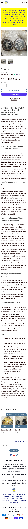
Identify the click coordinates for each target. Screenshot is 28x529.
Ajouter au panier (14, 90)
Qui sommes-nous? (9, 494)
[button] (14, 74)
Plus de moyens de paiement (14, 99)
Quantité (3, 83)
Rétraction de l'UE (8, 498)
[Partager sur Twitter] (11, 79)
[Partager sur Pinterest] (13, 79)
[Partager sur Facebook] (8, 79)
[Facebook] (11, 455)
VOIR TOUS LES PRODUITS (16, 414)
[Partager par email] (19, 79)
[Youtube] (14, 455)
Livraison (15, 500)
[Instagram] (17, 455)
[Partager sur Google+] (16, 79)
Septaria (17, 430)
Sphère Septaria (6, 430)
